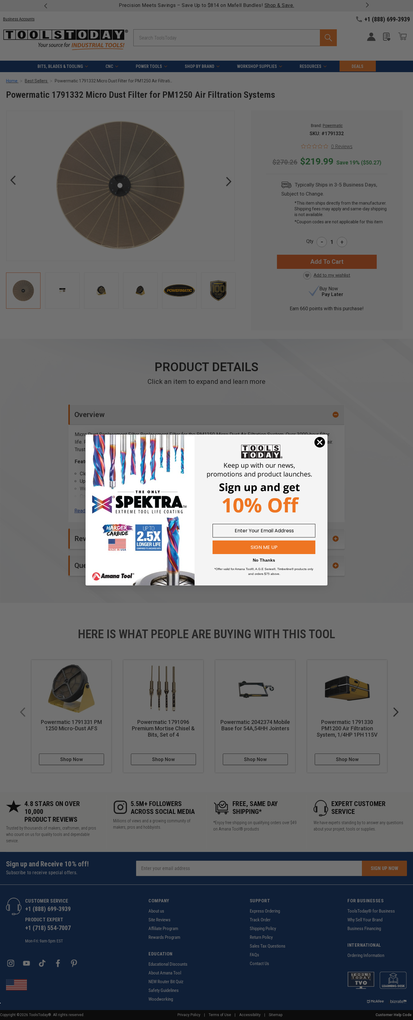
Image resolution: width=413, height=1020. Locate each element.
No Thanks (264, 560)
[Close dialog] (319, 442)
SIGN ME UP (264, 547)
